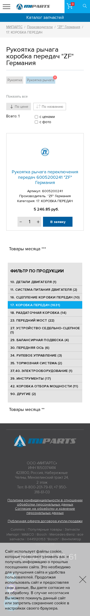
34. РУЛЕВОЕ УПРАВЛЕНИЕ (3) (36, 355)
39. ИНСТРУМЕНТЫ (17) (30, 378)
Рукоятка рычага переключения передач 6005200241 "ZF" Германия (45, 177)
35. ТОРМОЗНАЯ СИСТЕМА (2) (36, 363)
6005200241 (52, 191)
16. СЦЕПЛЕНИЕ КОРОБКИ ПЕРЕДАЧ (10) (45, 297)
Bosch (42, 534)
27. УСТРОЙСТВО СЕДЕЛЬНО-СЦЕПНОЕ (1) (45, 330)
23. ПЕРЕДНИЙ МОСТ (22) (32, 320)
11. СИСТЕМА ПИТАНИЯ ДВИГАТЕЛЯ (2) (43, 290)
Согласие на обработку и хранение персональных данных (45, 511)
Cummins (17, 529)
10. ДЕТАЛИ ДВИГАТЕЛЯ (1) (33, 282)
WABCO (28, 534)
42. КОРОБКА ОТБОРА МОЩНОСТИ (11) (44, 386)
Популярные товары (45, 529)
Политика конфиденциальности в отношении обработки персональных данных (45, 502)
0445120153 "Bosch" (43, 539)
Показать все (17, 96)
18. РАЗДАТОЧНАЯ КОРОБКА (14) (38, 313)
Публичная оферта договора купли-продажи (45, 521)
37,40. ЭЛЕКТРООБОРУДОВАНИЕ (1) (41, 371)
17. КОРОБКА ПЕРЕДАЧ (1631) (35, 305)
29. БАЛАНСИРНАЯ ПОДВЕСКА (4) (39, 340)
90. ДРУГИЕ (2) (23, 394)
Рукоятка (15, 80)
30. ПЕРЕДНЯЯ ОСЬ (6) (29, 348)
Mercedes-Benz (62, 534)
